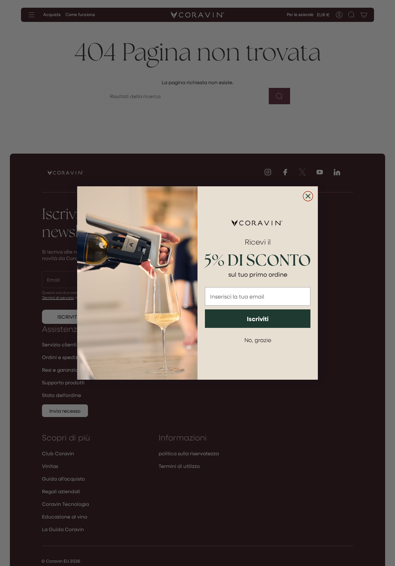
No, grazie (257, 339)
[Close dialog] (308, 196)
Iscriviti (257, 318)
